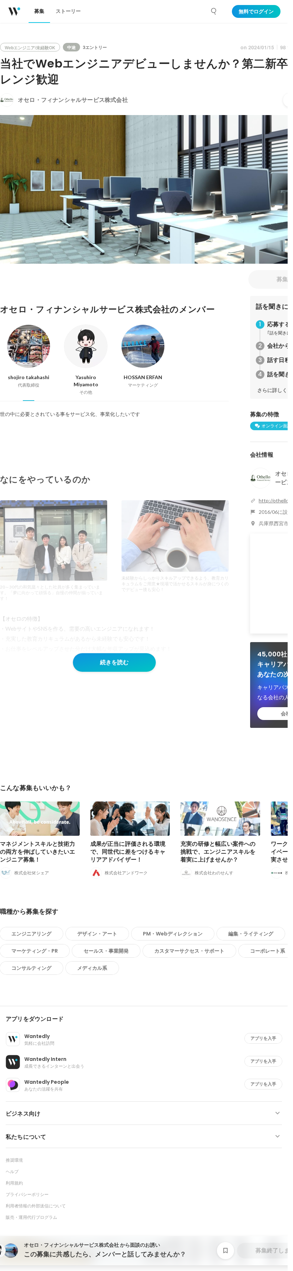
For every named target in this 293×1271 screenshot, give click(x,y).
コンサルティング (31, 968)
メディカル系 (92, 968)
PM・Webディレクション (173, 933)
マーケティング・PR (34, 950)
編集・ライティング (250, 933)
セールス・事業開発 (106, 950)
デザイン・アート (97, 933)
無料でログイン (256, 11)
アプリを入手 (263, 1038)
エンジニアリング (31, 933)
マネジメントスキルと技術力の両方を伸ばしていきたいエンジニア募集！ (37, 852)
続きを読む (114, 662)
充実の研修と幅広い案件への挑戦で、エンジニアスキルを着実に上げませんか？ (218, 852)
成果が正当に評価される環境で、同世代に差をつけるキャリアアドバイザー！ (128, 852)
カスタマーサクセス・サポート (189, 950)
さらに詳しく (272, 390)
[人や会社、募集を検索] (214, 11)
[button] (147, 1019)
